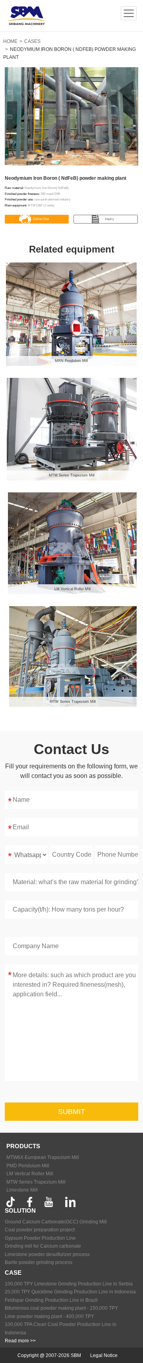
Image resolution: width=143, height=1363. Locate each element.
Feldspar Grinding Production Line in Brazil (51, 1300)
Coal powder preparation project (40, 1230)
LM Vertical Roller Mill (72, 589)
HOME (10, 41)
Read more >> (20, 1341)
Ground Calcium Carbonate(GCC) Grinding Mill (56, 1222)
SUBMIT (71, 1112)
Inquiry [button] (109, 219)
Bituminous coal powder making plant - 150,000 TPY (61, 1308)
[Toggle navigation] (129, 13)
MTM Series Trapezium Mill (72, 475)
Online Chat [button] (41, 219)
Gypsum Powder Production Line (40, 1238)
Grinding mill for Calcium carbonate (43, 1246)
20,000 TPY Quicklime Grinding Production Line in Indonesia (70, 1292)
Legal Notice (104, 1355)
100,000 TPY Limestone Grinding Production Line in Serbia (69, 1284)
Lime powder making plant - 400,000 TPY (49, 1316)
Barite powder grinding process (38, 1262)
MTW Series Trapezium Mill (73, 702)
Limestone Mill (22, 1190)
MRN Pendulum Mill (71, 361)
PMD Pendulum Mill (27, 1166)
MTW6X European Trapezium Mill (42, 1157)
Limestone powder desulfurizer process (47, 1254)
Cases (32, 41)
